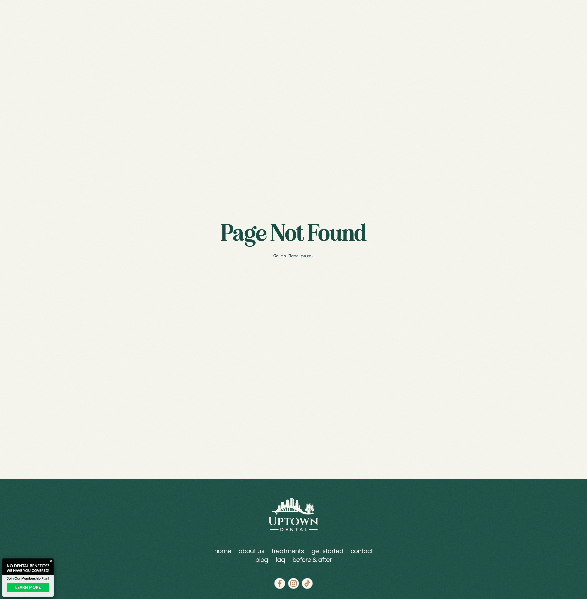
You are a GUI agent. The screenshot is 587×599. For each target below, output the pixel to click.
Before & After (312, 559)
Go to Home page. (293, 255)
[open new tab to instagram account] (293, 583)
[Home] (293, 514)
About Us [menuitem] (251, 551)
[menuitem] (261, 559)
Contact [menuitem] (362, 551)
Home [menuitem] (222, 551)
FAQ (280, 559)
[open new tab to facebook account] (279, 583)
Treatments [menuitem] (288, 551)
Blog (261, 559)
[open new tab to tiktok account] (307, 583)
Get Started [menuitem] (327, 551)
